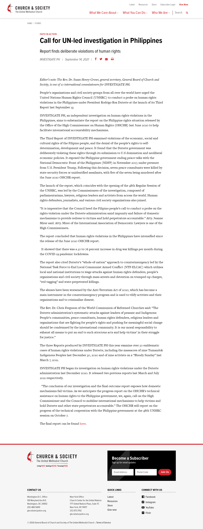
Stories (38, 23)
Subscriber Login (167, 4)
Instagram (150, 502)
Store (154, 4)
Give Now (183, 4)
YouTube (150, 507)
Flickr (148, 513)
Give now (112, 510)
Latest (132, 4)
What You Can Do (134, 13)
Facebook (150, 497)
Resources (143, 4)
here (83, 423)
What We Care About (103, 13)
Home (29, 23)
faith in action (48, 34)
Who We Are (160, 13)
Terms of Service (103, 522)
